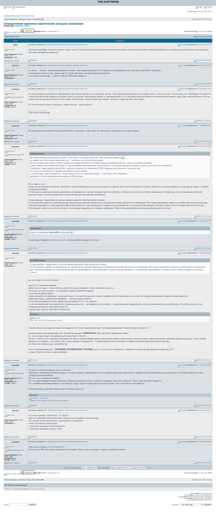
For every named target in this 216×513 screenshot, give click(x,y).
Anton (27, 26)
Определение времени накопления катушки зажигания (43, 23)
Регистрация (20, 7)
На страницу (189, 31)
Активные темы (29, 16)
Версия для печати (12, 36)
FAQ (200, 7)
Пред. (196, 31)
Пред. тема (198, 36)
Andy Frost (19, 26)
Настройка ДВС (38, 19)
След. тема (207, 36)
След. (210, 31)
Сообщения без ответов (13, 16)
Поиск (209, 7)
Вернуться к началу (11, 61)
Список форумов (10, 19)
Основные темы (25, 19)
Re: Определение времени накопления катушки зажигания (66, 44)
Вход (9, 7)
